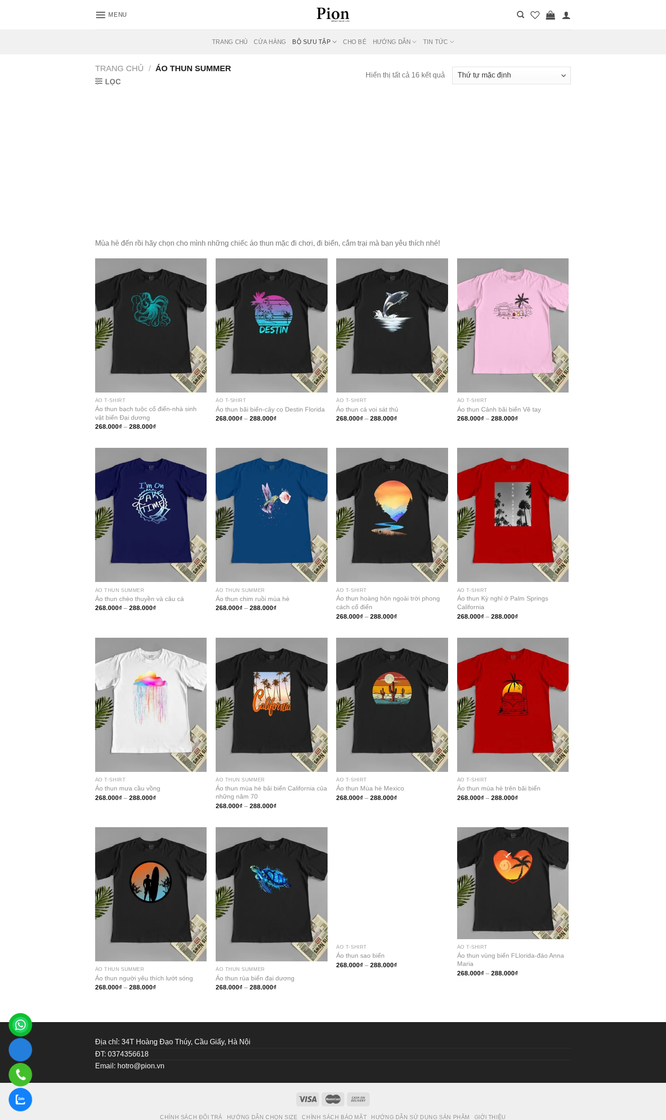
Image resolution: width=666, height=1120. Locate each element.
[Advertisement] (333, 155)
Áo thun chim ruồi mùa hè (253, 598)
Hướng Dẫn (391, 42)
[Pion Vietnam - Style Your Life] (333, 14)
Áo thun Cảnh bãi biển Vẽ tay (499, 409)
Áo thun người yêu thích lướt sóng (144, 978)
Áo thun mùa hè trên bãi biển (499, 788)
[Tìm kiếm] (520, 15)
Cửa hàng (270, 42)
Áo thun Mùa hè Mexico (370, 788)
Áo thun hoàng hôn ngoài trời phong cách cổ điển (388, 603)
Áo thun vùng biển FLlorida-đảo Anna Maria (510, 982)
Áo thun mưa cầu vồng (127, 788)
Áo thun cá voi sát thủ (367, 409)
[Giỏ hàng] (550, 15)
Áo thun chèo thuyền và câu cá (139, 598)
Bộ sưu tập (311, 42)
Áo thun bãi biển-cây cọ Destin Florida (270, 409)
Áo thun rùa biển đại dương (255, 978)
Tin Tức (435, 42)
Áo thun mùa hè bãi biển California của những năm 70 (271, 792)
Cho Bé (355, 42)
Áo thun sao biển (360, 978)
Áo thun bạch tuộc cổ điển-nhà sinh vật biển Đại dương (146, 413)
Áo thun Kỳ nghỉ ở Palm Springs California (502, 603)
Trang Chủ (229, 42)
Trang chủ (119, 68)
